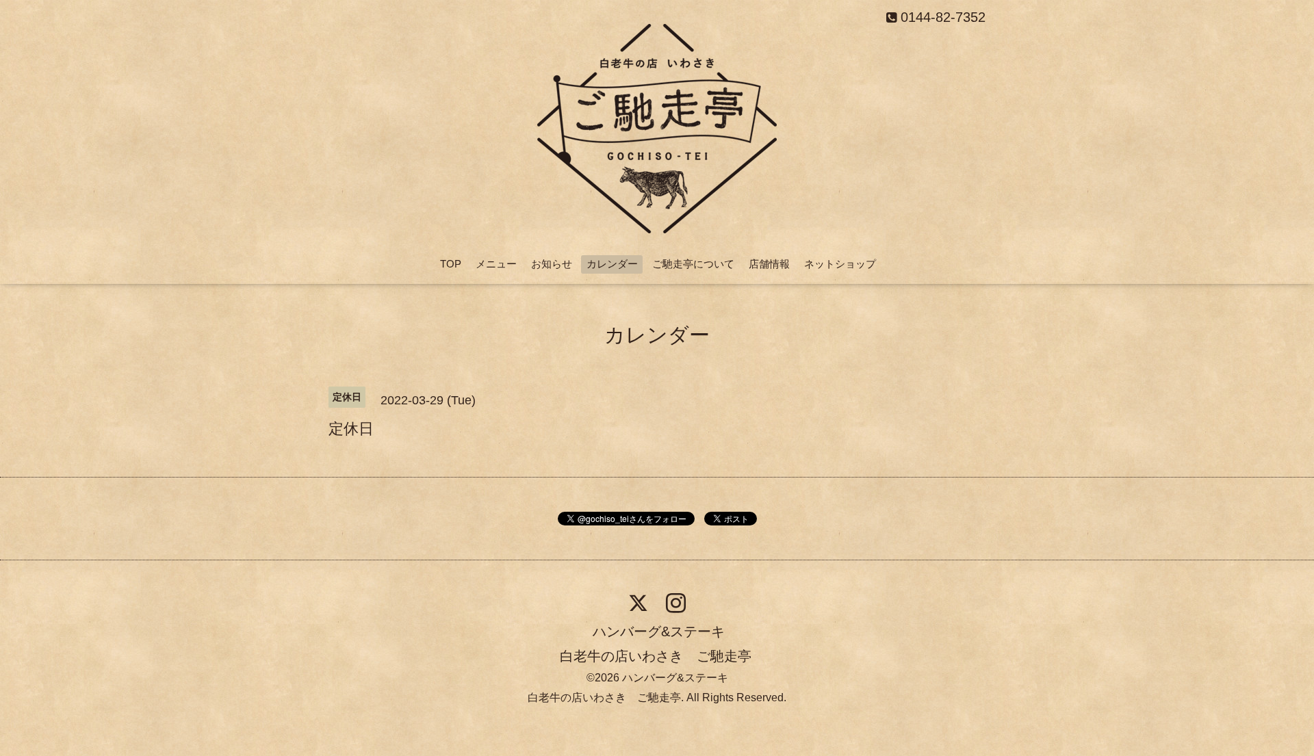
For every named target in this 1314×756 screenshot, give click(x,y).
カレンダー (612, 264)
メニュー (496, 264)
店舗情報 (769, 264)
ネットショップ (840, 264)
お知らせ (551, 264)
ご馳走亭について (693, 264)
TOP (450, 264)
